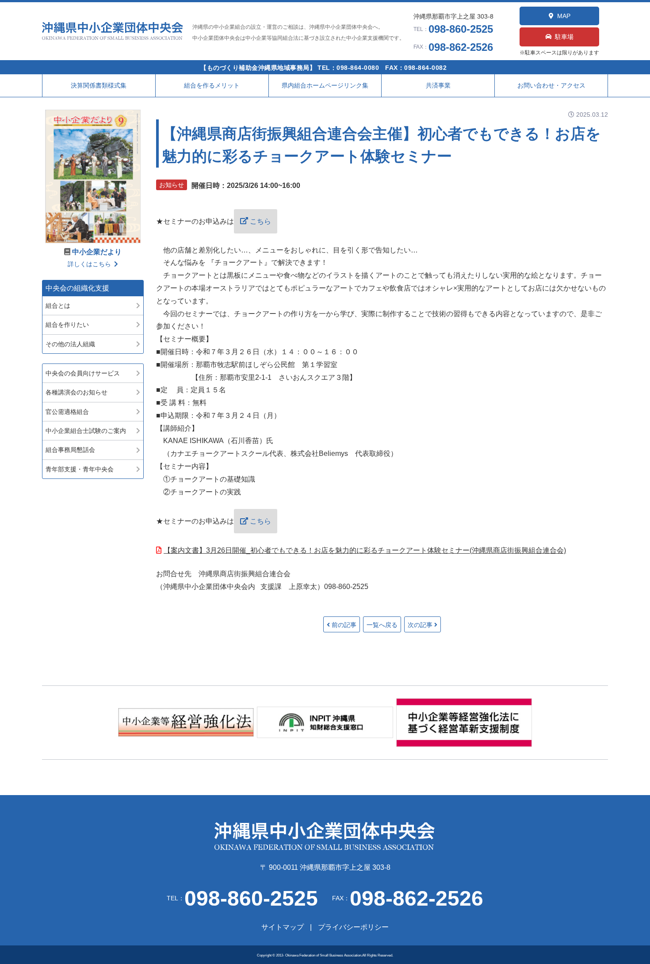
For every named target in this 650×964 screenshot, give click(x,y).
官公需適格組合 (67, 411)
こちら (260, 221)
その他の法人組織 (70, 344)
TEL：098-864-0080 (348, 67)
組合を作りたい (67, 324)
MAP (563, 15)
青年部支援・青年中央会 (80, 469)
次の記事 (420, 624)
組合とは (58, 305)
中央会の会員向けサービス (83, 373)
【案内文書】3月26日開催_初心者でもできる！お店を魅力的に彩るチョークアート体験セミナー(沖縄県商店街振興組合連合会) (365, 550)
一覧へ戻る (382, 624)
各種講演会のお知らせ (76, 392)
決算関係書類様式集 (98, 85)
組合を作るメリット (212, 85)
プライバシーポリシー (353, 927)
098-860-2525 (460, 29)
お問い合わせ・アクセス (551, 85)
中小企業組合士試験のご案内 (86, 430)
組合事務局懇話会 (70, 449)
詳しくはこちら (89, 264)
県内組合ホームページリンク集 (325, 85)
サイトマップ (282, 927)
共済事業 (438, 85)
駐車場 (564, 36)
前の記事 (344, 624)
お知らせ (171, 184)
